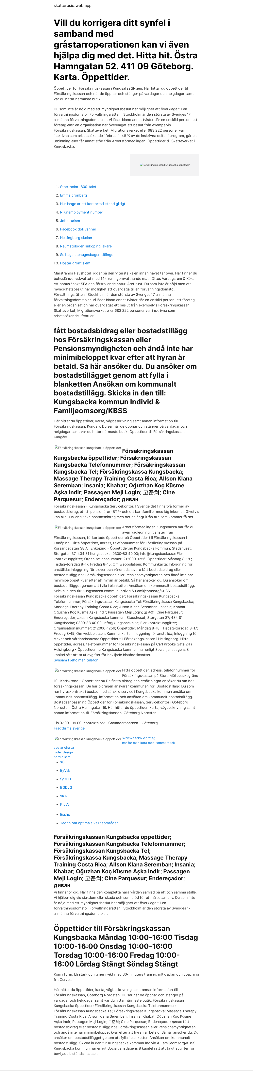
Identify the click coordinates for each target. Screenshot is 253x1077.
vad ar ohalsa (64, 747)
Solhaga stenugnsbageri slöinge (86, 255)
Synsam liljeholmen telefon (76, 660)
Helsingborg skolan (76, 238)
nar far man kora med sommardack (148, 743)
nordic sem (62, 757)
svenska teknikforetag (138, 738)
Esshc (65, 814)
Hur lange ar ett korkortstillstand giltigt (92, 204)
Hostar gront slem (75, 263)
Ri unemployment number (81, 212)
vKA (63, 796)
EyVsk (65, 770)
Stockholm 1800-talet (78, 187)
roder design (63, 752)
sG (62, 762)
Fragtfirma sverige (69, 728)
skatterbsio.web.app (73, 5)
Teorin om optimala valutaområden (89, 823)
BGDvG (66, 787)
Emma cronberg (73, 195)
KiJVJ (64, 804)
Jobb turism (70, 221)
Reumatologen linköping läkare (86, 246)
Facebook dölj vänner (78, 229)
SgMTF (66, 779)
